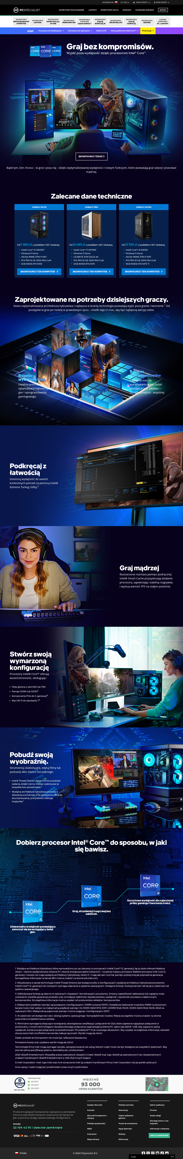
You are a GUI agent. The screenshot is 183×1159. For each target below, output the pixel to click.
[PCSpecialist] (26, 10)
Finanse (153, 1110)
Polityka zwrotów (126, 1105)
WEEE (89, 1128)
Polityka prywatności (96, 1123)
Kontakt (90, 1110)
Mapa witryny (93, 1139)
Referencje (123, 1139)
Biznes (163, 10)
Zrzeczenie (92, 1134)
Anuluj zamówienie (159, 1135)
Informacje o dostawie (159, 1128)
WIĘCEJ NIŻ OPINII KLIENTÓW (91, 1084)
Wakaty (122, 1134)
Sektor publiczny (157, 1105)
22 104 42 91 (22, 1127)
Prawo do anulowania (128, 1123)
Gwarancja (123, 1110)
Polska (23, 1153)
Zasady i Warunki (94, 1105)
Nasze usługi (155, 1115)
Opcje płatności (125, 1128)
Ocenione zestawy (144, 10)
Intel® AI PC (101, 31)
